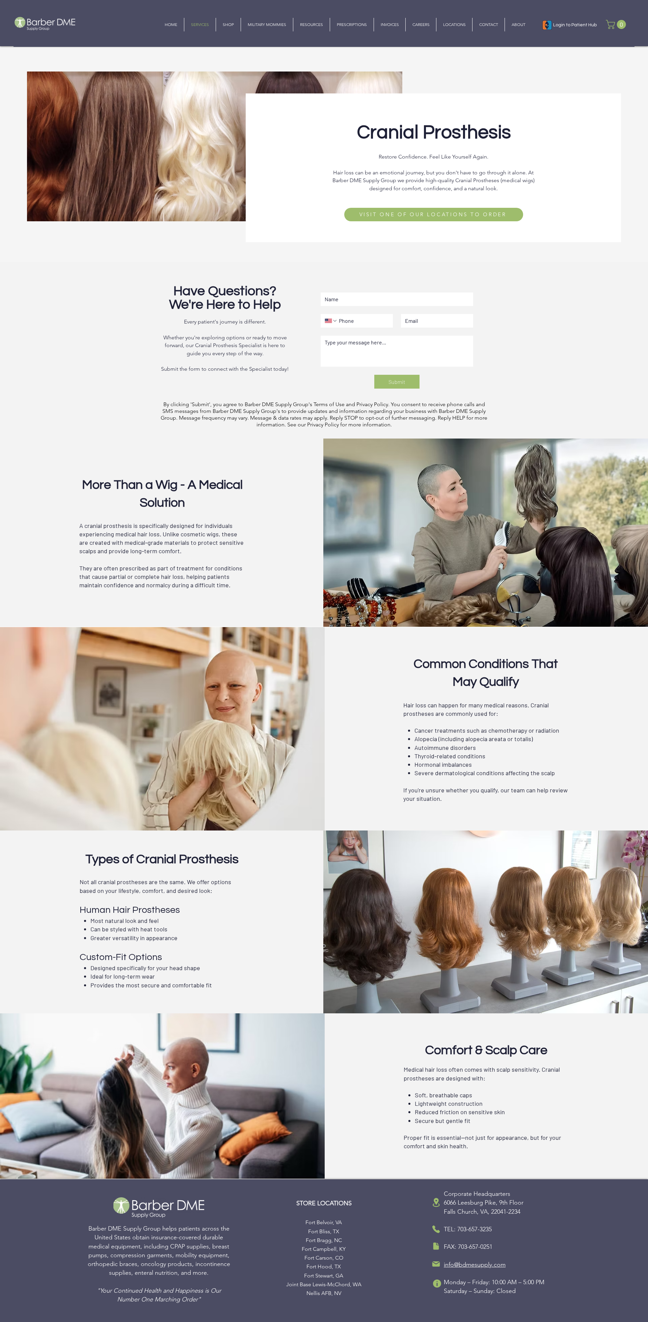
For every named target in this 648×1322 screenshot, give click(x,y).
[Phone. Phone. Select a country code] (331, 321)
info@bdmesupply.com (475, 1264)
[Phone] (436, 1229)
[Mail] (436, 1264)
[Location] (436, 1202)
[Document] (436, 1246)
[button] (617, 24)
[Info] (437, 1283)
